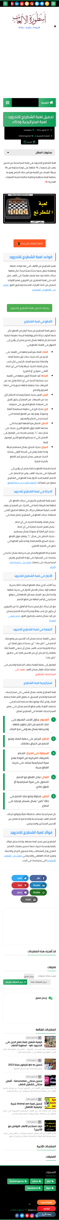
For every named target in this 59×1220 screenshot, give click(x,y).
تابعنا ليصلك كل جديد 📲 (29, 243)
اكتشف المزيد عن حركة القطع (22, 482)
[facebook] (17, 1215)
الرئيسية (45, 103)
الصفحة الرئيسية (43, 136)
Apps (48, 1188)
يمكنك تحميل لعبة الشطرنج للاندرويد (29, 308)
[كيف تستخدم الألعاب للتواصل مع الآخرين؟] (50, 1125)
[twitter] (22, 1215)
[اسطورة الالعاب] (29, 20)
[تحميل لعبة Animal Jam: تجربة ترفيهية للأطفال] (50, 1103)
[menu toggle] (53, 3)
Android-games (25, 136)
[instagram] (32, 1215)
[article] (29, 919)
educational (32, 1188)
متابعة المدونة (46, 1202)
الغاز (49, 1181)
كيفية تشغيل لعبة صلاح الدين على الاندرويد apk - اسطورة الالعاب (24, 1044)
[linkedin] (17, 3)
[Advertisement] (29, 63)
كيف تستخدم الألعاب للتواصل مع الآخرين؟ (25, 1128)
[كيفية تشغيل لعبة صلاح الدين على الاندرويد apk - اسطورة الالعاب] (50, 1041)
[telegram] (37, 3)
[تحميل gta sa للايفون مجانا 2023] (50, 1064)
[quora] (32, 3)
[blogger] (27, 3)
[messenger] (42, 3)
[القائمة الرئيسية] (7, 102)
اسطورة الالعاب (17, 1210)
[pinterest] (12, 3)
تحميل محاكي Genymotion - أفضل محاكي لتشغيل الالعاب (24, 1083)
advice (35, 1181)
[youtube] (22, 3)
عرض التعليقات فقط (39, 982)
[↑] (29, 1204)
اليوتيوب (46, 1208)
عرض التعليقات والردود (14, 982)
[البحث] (5, 3)
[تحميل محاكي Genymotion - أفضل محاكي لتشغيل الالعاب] (50, 1080)
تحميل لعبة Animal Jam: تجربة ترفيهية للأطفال (26, 1105)
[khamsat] (47, 3)
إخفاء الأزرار (46, 1214)
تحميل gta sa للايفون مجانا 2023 (25, 1064)
